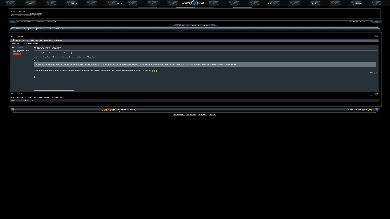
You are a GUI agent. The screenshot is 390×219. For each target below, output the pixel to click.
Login (200, 25)
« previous (371, 34)
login (17, 11)
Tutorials (74, 3)
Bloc (372, 111)
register (22, 11)
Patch (30, 3)
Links (314, 3)
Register (206, 25)
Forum (119, 3)
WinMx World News (42, 29)
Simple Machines (122, 111)
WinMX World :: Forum (21, 29)
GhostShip (18, 48)
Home (184, 25)
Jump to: (13, 100)
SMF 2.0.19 (104, 111)
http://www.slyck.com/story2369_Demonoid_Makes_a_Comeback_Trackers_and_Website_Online (65, 57)
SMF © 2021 (112, 111)
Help (269, 3)
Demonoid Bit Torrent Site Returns (59, 29)
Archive (359, 3)
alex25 (54, 21)
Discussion (32, 29)
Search (194, 25)
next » (377, 34)
